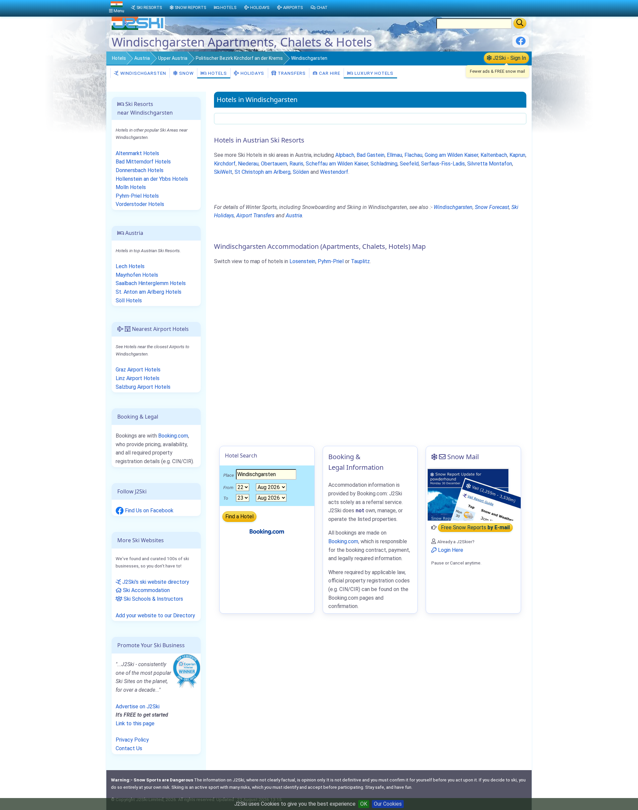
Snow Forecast (492, 207)
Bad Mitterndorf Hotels (143, 161)
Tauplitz (360, 261)
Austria (142, 58)
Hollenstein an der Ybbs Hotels (152, 179)
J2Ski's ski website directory (155, 582)
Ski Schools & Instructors (152, 599)
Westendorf (334, 172)
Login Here (450, 550)
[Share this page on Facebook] (520, 43)
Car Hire (329, 73)
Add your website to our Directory (155, 615)
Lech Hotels (130, 266)
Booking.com (173, 436)
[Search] (519, 23)
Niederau (248, 163)
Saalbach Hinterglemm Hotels (151, 283)
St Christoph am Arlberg (262, 172)
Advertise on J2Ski (138, 706)
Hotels (119, 58)
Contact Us (129, 748)
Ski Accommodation (146, 590)
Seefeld (409, 163)
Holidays (251, 73)
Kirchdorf (225, 163)
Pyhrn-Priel (331, 261)
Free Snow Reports (475, 527)
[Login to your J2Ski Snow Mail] (473, 494)
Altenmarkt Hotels (137, 153)
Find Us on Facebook (148, 510)
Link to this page (135, 723)
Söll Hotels (129, 300)
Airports (293, 7)
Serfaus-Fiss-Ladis (443, 163)
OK (363, 804)
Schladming (384, 163)
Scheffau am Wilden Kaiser (337, 163)
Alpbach (344, 155)
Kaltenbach (493, 155)
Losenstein (302, 261)
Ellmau (394, 155)
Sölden (301, 172)
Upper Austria (172, 58)
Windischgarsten (142, 73)
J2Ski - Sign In (508, 58)
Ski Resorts (149, 7)
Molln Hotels (131, 187)
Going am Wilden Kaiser (451, 155)
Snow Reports (190, 7)
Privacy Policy (132, 740)
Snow (186, 73)
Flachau (413, 155)
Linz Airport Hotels (138, 378)
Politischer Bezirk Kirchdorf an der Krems (239, 58)
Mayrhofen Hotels (137, 275)
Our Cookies (388, 804)
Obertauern (274, 163)
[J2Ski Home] (138, 28)
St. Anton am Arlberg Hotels (148, 292)
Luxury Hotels (373, 73)
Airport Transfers (255, 215)
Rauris (296, 163)
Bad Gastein (370, 155)
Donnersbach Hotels (139, 170)
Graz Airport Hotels (138, 369)
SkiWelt (223, 172)
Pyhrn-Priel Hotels (137, 196)
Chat (322, 7)
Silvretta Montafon (489, 163)
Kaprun (517, 155)
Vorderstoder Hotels (140, 204)
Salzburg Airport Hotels (143, 387)
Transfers (291, 73)
